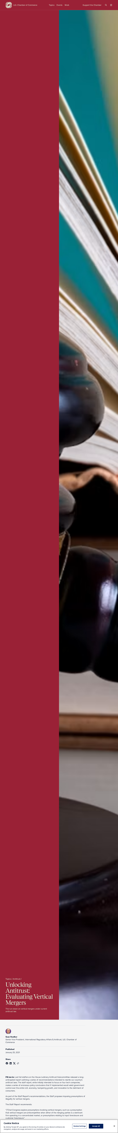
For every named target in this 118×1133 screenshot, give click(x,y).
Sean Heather (11, 1037)
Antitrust (16, 979)
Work (67, 5)
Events (59, 5)
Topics (51, 5)
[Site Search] (106, 5)
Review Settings (80, 1126)
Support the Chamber (92, 5)
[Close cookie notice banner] (114, 1126)
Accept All (96, 1126)
